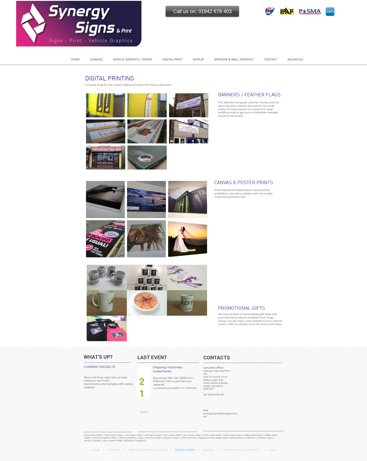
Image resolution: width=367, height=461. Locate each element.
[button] (202, 11)
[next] (200, 134)
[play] (199, 166)
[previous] (93, 134)
